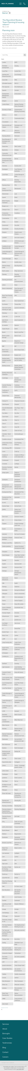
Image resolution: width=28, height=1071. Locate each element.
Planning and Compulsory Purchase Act (18, 795)
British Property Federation (6, 201)
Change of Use (6, 209)
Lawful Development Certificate (20, 648)
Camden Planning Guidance (6, 386)
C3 (15, 206)
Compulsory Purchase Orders (6, 213)
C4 (15, 372)
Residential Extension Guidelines (20, 838)
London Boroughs (6, 258)
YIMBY (3, 998)
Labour (16, 100)
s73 (15, 860)
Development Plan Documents (6, 498)
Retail (16, 285)
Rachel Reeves (5, 830)
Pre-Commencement (19, 280)
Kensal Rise (17, 628)
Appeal (4, 197)
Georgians (4, 551)
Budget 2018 (18, 355)
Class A (16, 209)
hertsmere (4, 590)
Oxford (4, 765)
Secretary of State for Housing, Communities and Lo (7, 868)
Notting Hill (17, 751)
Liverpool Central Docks (6, 673)
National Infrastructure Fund (19, 734)
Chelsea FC (5, 401)
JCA (3, 619)
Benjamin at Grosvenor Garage (19, 341)
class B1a (4, 420)
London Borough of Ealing (7, 694)
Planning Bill (18, 800)
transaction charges (7, 953)
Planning (4, 274)
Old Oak (4, 758)
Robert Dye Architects (5, 848)
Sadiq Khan (5, 146)
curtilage (17, 463)
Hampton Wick (18, 567)
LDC (16, 653)
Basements (5, 150)
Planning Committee (7, 805)
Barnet (3, 332)
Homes (4, 600)
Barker (16, 328)
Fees (16, 121)
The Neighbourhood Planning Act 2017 (19, 925)
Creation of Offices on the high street (19, 455)
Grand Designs (5, 555)
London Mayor (5, 104)
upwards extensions (19, 307)
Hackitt (4, 563)
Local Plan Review (6, 688)
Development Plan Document (19, 492)
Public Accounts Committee (18, 822)
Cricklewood (5, 460)
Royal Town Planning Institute (7, 296)
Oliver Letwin (18, 758)
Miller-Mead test (19, 719)
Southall (4, 900)
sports (3, 300)
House (3, 604)
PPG (16, 185)
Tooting (4, 942)
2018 (16, 194)
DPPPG (4, 509)
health (16, 583)
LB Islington (5, 653)
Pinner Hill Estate (6, 793)
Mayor (16, 258)
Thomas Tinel (5, 939)
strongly (17, 909)
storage (4, 909)
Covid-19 (17, 451)
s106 (3, 856)
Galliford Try (18, 543)
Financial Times (18, 537)
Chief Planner (5, 404)
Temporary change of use (6, 920)
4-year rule (17, 316)
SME (3, 897)
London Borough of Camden (19, 247)
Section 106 (17, 867)
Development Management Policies (5, 95)
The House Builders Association (7, 925)
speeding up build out (6, 904)
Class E (4, 423)
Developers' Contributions (18, 480)
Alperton (17, 325)
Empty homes (18, 520)
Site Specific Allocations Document (18, 891)
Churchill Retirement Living (7, 408)
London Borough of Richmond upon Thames (19, 253)
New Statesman (6, 744)
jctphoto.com (18, 619)
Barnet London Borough (5, 336)
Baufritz (4, 341)
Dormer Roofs (18, 506)
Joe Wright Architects (5, 624)
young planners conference (18, 999)
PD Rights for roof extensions (6, 785)
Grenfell (4, 560)
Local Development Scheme (7, 683)
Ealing (3, 221)
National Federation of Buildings (7, 734)
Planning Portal (6, 185)
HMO (3, 597)
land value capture (19, 237)
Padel (16, 774)
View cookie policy (20, 1069)
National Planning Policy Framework (19, 105)
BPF (16, 346)
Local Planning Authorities (18, 170)
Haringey (4, 570)
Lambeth (4, 237)
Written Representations (18, 994)
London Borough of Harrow (7, 701)
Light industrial (5, 667)
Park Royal (4, 781)
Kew (16, 632)
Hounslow (4, 165)
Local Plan (4, 71)
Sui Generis (5, 304)
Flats (16, 153)
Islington (4, 100)
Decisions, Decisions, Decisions (7, 468)
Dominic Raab (5, 506)
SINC (3, 886)
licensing (17, 663)
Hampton (4, 567)
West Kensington (19, 981)
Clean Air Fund (18, 430)
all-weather (5, 325)
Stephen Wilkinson (19, 904)
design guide (5, 472)
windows (4, 988)
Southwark (17, 900)
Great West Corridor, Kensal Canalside (19, 556)
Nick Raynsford (18, 265)
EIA (3, 520)
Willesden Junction (19, 984)
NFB (16, 744)
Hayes (16, 578)
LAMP (3, 639)
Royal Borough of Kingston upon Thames (19, 290)
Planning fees (18, 805)
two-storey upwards (19, 956)
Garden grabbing (6, 546)
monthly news (18, 262)
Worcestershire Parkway (18, 989)
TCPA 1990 (5, 916)
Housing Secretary (19, 228)
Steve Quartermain (19, 300)
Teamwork (17, 916)
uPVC (16, 962)
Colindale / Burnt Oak (6, 434)
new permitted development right (19, 740)
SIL (15, 881)
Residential (5, 837)
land (16, 639)
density (16, 467)
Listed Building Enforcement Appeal (20, 667)
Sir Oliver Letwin (18, 886)
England (4, 523)
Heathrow (17, 586)
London (4, 62)
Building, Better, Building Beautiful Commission (19, 367)
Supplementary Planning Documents (20, 110)
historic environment (19, 593)
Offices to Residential (17, 131)
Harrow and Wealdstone (5, 578)
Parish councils (18, 777)
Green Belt (4, 79)
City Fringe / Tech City (19, 408)
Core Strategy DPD (7, 448)
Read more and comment (9, 48)
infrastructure (5, 616)
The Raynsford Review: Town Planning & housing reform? (13, 22)
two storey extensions (4, 957)
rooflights (17, 853)
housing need (18, 165)
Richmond (17, 136)
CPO (16, 218)
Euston (4, 528)
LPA (15, 705)
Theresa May (18, 304)
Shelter (16, 877)
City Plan (17, 413)
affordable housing (6, 83)
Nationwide (5, 739)
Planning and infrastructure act (6, 801)
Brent (16, 115)
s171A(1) (16, 856)
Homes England (18, 600)
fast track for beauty (20, 534)
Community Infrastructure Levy (6, 154)
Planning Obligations (20, 809)
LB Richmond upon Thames (19, 241)
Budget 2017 (5, 206)
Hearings (4, 586)
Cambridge (5, 378)
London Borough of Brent (19, 175)
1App (16, 313)
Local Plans (5, 174)
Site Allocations (6, 890)
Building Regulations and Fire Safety (20, 359)
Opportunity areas (6, 762)
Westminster (5, 194)
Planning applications (18, 275)
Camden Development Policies (18, 379)
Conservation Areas (19, 118)
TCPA (16, 912)
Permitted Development (5, 66)
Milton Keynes (5, 725)
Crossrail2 (4, 463)
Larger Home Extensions (18, 643)
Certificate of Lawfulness (5, 391)
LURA (3, 711)
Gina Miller (17, 551)
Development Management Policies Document (19, 486)
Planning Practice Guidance (6, 817)
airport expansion (19, 320)
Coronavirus (17, 448)
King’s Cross (5, 635)
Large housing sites (7, 642)
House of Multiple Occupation (6, 608)
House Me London (19, 604)
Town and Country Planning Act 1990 (6, 308)
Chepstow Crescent (19, 401)
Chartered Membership (18, 396)
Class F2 (4, 427)
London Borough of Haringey (7, 252)
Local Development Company (19, 678)
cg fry (16, 390)
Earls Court (5, 516)
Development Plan (6, 492)
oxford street (5, 770)
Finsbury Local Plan (7, 543)
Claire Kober (5, 416)
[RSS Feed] (1, 1009)
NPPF (16, 62)
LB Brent (4, 241)
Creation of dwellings (5, 455)
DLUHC (4, 502)
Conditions (17, 213)
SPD (16, 295)
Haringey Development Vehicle (18, 572)
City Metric (5, 413)
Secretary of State (6, 109)
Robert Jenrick (18, 848)
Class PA (4, 430)
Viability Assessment (20, 974)
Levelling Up (5, 656)
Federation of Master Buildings (7, 538)
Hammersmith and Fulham (6, 126)
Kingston (4, 232)
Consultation (5, 121)
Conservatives (5, 218)
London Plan (18, 71)
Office (3, 130)
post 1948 (17, 816)
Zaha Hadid (5, 1004)
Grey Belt (17, 225)
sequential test (5, 877)
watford (16, 977)
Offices (4, 179)
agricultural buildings (5, 320)
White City (4, 984)
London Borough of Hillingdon (19, 701)
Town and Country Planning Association (7, 948)
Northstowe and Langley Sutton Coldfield (6, 753)
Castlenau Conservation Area (19, 386)
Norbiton (4, 748)
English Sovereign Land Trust (19, 524)
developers (5, 479)
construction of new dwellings (7, 443)
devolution (17, 497)
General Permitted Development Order (19, 547)
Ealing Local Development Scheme (18, 511)
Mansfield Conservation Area (6, 715)
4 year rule (4, 316)
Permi (16, 784)
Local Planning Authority (18, 689)
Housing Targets (6, 612)
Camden (17, 90)
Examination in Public (18, 529)
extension (4, 534)
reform (4, 285)
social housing (18, 897)
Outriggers (17, 762)
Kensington (5, 169)
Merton (4, 262)
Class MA (17, 427)
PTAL (3, 821)
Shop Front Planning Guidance (7, 882)
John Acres (17, 623)
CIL (3, 118)
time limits (17, 939)
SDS (16, 863)
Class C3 (17, 420)
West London (18, 146)
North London (5, 271)
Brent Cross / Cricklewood (5, 350)
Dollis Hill (17, 502)
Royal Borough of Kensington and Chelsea (6, 141)
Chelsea (17, 150)
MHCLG (16, 83)
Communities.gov (19, 434)
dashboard (11, 1062)
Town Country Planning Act (18, 948)
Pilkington (4, 790)
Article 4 (4, 115)
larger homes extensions (5, 648)
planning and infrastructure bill (6, 75)
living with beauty (19, 672)
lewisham (4, 663)
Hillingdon (4, 593)
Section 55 (4, 874)
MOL (16, 725)
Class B (16, 416)
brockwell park (5, 355)
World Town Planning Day (5, 994)
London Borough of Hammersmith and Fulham (19, 695)
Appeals (4, 90)
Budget (16, 200)
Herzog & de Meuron (20, 590)
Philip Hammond (19, 271)
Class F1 (17, 423)
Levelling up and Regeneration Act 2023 (19, 658)
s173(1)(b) (4, 860)
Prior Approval (5, 86)
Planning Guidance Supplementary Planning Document (7, 811)
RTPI (16, 139)
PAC (16, 770)
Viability (4, 974)
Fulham (16, 221)
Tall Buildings (5, 912)
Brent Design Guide (19, 349)
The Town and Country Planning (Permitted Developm (6, 932)
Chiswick (17, 404)
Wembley (4, 313)
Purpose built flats (19, 827)
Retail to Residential (7, 288)
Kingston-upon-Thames (18, 233)
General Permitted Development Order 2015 (7, 160)
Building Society (6, 365)
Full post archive (4, 1007)
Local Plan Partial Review (19, 683)
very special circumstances (18, 969)
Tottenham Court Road (19, 943)
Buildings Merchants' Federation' (7, 373)
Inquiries (17, 616)
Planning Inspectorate (18, 180)
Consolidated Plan (19, 439)
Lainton (16, 635)
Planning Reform (6, 136)
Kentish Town (5, 632)
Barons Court (18, 335)
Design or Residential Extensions (17, 474)
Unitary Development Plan (6, 189)
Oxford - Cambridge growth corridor (19, 766)
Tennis (16, 919)
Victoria (4, 977)
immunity (17, 612)
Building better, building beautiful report (6, 360)
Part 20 (16, 781)
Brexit (16, 197)
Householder (5, 228)
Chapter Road (5, 395)
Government (5, 225)
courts (3, 451)
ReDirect (4, 834)
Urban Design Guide (19, 965)
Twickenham (18, 953)
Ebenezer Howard (19, 516)
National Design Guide (6, 266)
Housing (17, 65)
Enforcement (18, 93)
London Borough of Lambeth (7, 706)
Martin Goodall (18, 714)
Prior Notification (19, 86)
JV (3, 628)
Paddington (5, 774)
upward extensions (6, 965)
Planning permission (7, 279)
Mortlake (4, 728)
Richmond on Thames (18, 843)
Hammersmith (18, 563)
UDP (3, 962)
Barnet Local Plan (19, 332)
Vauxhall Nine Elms (7, 969)
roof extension (5, 853)
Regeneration (18, 834)
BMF (3, 346)
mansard (17, 711)
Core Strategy (18, 74)
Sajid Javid (4, 863)
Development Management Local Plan (7, 486)
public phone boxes (7, 827)
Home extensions (19, 597)
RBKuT (16, 830)
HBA (3, 583)
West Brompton (6, 981)
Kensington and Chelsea (18, 126)
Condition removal (6, 439)
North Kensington (19, 748)
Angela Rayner (5, 328)
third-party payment (20, 930)
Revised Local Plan (6, 842)
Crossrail (17, 460)
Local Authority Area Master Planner (7, 678)
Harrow (16, 158)
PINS (16, 79)
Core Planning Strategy (18, 443)
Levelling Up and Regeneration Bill (6, 247)
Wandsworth (18, 188)
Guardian (17, 560)
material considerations (5, 720)
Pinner (16, 790)
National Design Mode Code (18, 729)
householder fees (19, 607)
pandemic (4, 777)
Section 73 (17, 874)
